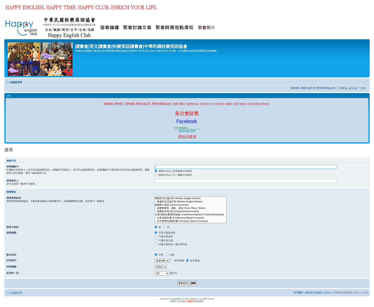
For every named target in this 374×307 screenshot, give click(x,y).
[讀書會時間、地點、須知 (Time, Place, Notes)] (190, 208)
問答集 (343, 88)
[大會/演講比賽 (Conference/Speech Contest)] (190, 217)
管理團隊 (298, 292)
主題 (171, 254)
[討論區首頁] (40, 58)
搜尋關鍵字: (12, 166)
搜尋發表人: (12, 180)
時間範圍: (11, 266)
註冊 (354, 88)
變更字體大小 (364, 81)
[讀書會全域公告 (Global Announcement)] (190, 211)
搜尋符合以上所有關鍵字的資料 (175, 171)
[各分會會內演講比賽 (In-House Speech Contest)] (190, 221)
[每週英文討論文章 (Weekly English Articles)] (190, 198)
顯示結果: (11, 254)
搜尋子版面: (12, 227)
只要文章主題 (165, 240)
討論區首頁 (16, 82)
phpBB (175, 298)
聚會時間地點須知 (325, 88)
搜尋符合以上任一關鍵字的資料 (175, 175)
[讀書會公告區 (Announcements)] (190, 204)
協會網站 (295, 88)
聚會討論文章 (308, 88)
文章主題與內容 (166, 232)
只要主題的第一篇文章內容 (172, 244)
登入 (364, 88)
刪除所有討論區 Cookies (318, 292)
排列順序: (11, 260)
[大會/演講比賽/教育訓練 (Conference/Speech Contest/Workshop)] (190, 214)
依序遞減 (194, 260)
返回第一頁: (12, 273)
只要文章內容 (165, 236)
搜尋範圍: (11, 232)
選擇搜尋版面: (14, 198)
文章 (160, 254)
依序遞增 (179, 260)
